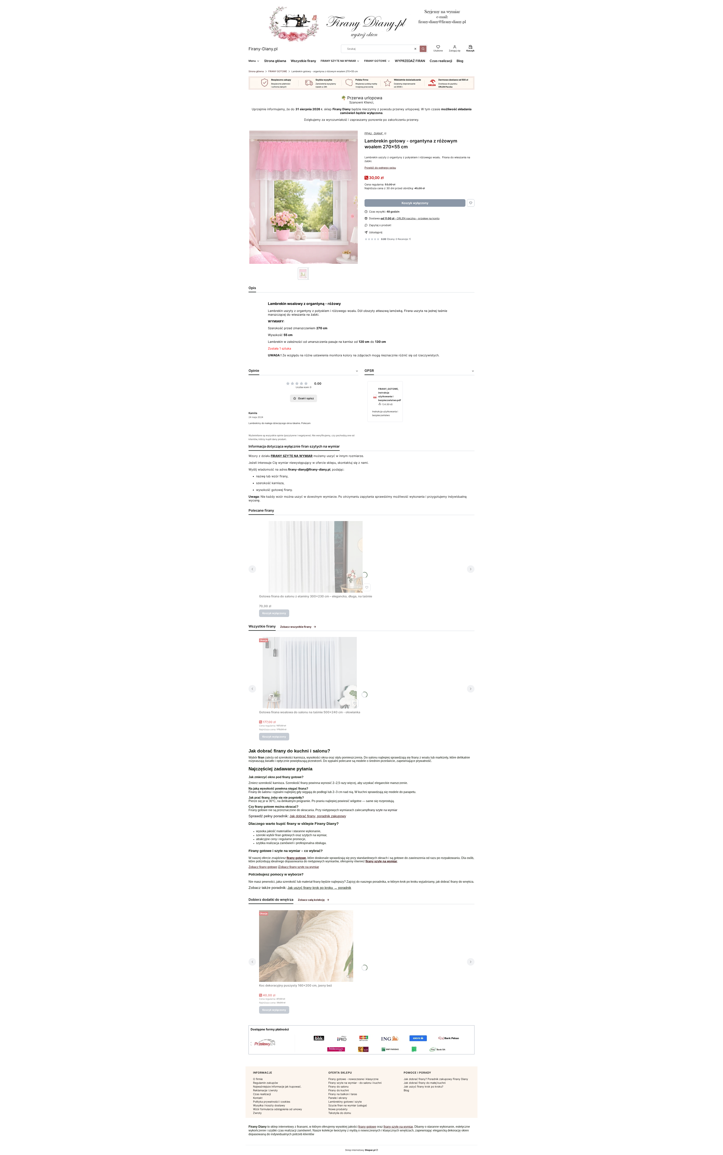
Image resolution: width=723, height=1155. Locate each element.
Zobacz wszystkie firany (295, 626)
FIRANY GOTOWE (277, 71)
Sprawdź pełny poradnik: (269, 816)
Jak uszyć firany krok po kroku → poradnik (319, 888)
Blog (406, 1090)
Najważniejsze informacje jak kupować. (277, 1086)
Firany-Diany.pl (263, 48)
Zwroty (257, 1112)
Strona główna (256, 71)
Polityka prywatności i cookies (271, 1101)
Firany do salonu (260, 792)
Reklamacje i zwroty (265, 1090)
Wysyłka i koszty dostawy (269, 1105)
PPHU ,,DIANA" (374, 133)
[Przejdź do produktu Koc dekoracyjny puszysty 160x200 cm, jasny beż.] (306, 946)
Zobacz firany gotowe (263, 867)
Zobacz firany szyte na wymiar (299, 867)
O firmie (258, 1079)
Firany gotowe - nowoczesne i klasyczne (353, 1079)
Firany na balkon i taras (342, 1094)
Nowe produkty (338, 1109)
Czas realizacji (262, 1094)
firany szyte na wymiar (382, 810)
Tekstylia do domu (339, 1112)
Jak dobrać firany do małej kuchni (424, 1082)
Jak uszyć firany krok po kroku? (423, 1086)
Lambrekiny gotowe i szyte (345, 1101)
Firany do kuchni (338, 1090)
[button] (423, 49)
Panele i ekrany (337, 1097)
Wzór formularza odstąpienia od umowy (277, 1109)
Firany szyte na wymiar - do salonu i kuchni (354, 1082)
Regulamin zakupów (265, 1082)
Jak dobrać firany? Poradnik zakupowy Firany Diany (436, 1079)
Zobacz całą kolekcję (311, 899)
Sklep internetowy (360, 1150)
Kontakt (257, 1097)
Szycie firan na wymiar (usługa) (347, 1105)
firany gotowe (367, 1126)
